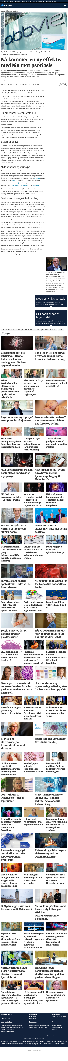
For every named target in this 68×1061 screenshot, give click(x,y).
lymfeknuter (24, 185)
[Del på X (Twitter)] (63, 84)
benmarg (36, 185)
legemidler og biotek (49, 329)
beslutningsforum (8, 329)
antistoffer (14, 180)
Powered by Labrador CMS (34, 1050)
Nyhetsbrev (33, 1018)
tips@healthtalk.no (17, 1025)
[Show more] (51, 307)
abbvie (18, 329)
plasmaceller (15, 185)
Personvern (32, 1022)
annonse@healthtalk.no (16, 1027)
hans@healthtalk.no (6, 1022)
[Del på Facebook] (60, 84)
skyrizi (60, 329)
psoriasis (37, 329)
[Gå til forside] (31, 5)
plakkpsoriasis (27, 329)
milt (30, 185)
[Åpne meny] (65, 5)
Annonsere (32, 1016)
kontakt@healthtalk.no (7, 1031)
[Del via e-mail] (65, 84)
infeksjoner (18, 183)
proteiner (37, 178)
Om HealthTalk (34, 1014)
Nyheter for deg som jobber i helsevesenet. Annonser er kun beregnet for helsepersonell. (28, 1)
